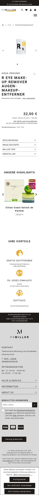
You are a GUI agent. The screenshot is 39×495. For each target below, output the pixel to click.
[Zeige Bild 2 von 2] (21, 64)
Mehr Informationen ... (23, 475)
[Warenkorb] (35, 10)
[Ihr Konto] (31, 10)
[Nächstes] (36, 50)
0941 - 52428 (10, 359)
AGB (15, 416)
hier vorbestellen (29, 98)
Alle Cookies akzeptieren (19, 491)
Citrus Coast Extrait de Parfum (19, 209)
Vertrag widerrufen (14, 439)
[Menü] (35, 15)
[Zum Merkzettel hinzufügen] (34, 74)
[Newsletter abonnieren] (34, 404)
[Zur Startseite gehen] (10, 10)
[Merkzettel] (26, 10)
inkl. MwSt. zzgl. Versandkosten (25, 121)
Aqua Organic (11, 73)
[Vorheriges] (3, 50)
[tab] (19, 140)
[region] (19, 50)
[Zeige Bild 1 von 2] (17, 64)
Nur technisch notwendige (19, 485)
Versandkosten (8, 461)
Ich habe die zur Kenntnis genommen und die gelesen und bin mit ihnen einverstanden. (20, 414)
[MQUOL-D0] (19, 46)
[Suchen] (22, 10)
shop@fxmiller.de (10, 361)
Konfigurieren (19, 479)
